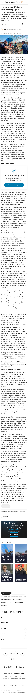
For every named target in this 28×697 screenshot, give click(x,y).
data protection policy (22, 688)
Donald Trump (6, 506)
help (16, 685)
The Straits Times (8, 676)
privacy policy (21, 685)
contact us (11, 685)
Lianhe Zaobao (6, 678)
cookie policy (13, 688)
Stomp (14, 681)
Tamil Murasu (22, 678)
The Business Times (19, 676)
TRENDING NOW (6, 542)
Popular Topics (6, 593)
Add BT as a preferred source (12, 29)
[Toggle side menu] (2, 2)
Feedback (5, 516)
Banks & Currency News (18, 593)
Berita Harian (14, 678)
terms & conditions (5, 688)
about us (6, 685)
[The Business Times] (12, 2)
